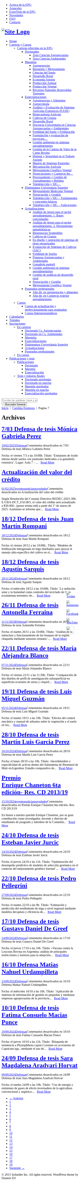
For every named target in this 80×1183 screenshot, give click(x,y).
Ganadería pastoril (44, 264)
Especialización (34, 372)
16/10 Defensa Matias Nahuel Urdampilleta (30, 968)
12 (10, 1140)
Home (13, 41)
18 (10, 1161)
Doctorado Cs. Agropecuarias (43, 330)
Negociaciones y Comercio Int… (53, 173)
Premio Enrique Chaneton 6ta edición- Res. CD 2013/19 (35, 785)
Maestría (30, 369)
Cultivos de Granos (44, 118)
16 (10, 1154)
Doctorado (31, 365)
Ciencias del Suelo (44, 72)
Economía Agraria (44, 79)
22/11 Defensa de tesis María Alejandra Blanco (39, 652)
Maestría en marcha (37, 389)
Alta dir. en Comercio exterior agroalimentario (51, 297)
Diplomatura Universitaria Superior (46, 187)
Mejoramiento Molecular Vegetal (53, 191)
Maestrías (31, 62)
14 (10, 1147)
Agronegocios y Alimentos (49, 100)
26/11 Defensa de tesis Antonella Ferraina (30, 608)
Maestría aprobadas (37, 386)
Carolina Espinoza (23, 408)
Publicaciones (25, 362)
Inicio (5, 408)
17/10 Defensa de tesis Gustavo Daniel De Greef (35, 925)
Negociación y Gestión (47, 194)
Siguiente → (17, 1168)
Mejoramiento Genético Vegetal (52, 170)
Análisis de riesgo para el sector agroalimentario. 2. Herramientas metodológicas (53, 226)
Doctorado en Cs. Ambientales (43, 334)
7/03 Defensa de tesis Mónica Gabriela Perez (39, 432)
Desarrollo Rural (43, 76)
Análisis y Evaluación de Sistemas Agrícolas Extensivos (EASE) (54, 109)
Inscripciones (17, 323)
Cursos (21, 302)
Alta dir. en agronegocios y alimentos (55, 292)
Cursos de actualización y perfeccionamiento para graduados (46, 308)
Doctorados (32, 51)
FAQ (12, 18)
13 (10, 1143)
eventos (20, 488)
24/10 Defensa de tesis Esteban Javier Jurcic (30, 839)
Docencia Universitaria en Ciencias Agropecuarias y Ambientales (54, 126)
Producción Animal (44, 83)
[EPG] (16, 31)
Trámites (14, 320)
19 (10, 1164)
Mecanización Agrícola (47, 166)
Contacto (14, 22)
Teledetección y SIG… (47, 184)
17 (10, 1157)
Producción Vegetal (45, 86)
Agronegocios (41, 65)
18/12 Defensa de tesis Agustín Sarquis (30, 565)
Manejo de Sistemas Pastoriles (51, 163)
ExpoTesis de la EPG (22, 11)
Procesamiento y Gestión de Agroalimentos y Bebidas (50, 179)
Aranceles (15, 8)
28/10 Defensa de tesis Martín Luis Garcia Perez (36, 738)
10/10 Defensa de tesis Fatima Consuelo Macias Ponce (34, 1015)
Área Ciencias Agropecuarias (50, 55)
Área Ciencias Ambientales (49, 58)
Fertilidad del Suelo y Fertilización (54, 131)
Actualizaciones (34, 208)
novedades (40, 488)
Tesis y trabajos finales (31, 376)
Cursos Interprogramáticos (41, 313)
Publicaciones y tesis (22, 358)
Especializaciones (35, 97)
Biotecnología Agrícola (47, 114)
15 (10, 1150)
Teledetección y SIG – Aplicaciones (55, 205)
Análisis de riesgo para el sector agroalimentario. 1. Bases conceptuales (52, 215)
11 (10, 1136)
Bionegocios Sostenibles (48, 233)
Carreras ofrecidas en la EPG (35, 48)
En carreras (24, 327)
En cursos (23, 355)
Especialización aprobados (41, 393)
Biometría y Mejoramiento (49, 69)
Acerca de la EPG (20, 4)
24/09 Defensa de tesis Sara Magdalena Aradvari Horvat (39, 1062)
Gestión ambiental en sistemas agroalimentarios (51, 144)
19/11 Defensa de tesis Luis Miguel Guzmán (37, 695)
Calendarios (16, 316)
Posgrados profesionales (39, 288)
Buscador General (15, 404)
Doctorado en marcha (38, 383)
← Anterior (16, 1098)
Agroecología (41, 104)
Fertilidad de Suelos (45, 254)
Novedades (16, 15)
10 (10, 1133)
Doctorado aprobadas (38, 379)
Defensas (21, 445)
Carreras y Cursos (20, 44)
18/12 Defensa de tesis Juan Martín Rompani (38, 522)
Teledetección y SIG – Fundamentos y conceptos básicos (55, 199)
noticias (29, 488)
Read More (47, 462)
